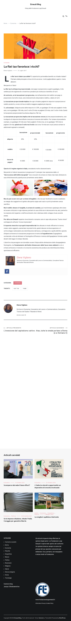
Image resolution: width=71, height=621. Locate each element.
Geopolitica (51, 513)
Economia (6, 62)
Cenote (41, 618)
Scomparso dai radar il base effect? (17, 485)
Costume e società (10, 542)
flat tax (16, 288)
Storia (7, 575)
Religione (7, 566)
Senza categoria (10, 572)
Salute (7, 569)
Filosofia (7, 551)
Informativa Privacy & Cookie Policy (44, 603)
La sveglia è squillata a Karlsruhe (47, 517)
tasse (24, 288)
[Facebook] (7, 271)
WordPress (62, 618)
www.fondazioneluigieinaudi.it (45, 599)
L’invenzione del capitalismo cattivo (19, 329)
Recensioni (8, 563)
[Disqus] (35, 363)
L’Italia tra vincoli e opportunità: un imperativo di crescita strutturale (48, 486)
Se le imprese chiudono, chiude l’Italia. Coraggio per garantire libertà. (18, 519)
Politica (13, 516)
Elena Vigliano (8, 70)
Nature (7, 557)
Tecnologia (8, 578)
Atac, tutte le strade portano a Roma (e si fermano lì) (51, 330)
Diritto (36, 513)
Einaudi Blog (35, 4)
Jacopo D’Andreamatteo (12, 586)
